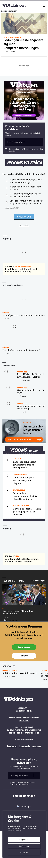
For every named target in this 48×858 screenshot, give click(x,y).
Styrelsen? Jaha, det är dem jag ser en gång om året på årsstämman (26, 202)
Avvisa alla (24, 853)
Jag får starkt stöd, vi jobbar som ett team (25, 188)
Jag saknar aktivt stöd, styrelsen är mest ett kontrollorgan (26, 181)
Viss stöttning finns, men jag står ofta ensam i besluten (25, 195)
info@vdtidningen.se (30, 733)
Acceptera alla (24, 839)
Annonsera (36, 746)
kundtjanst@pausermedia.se (29, 730)
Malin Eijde (24, 720)
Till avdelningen (38, 580)
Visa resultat (24, 225)
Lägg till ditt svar (12, 208)
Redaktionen (12, 746)
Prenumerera (24, 647)
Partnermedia (24, 746)
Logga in (24, 655)
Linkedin (24, 800)
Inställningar (24, 846)
